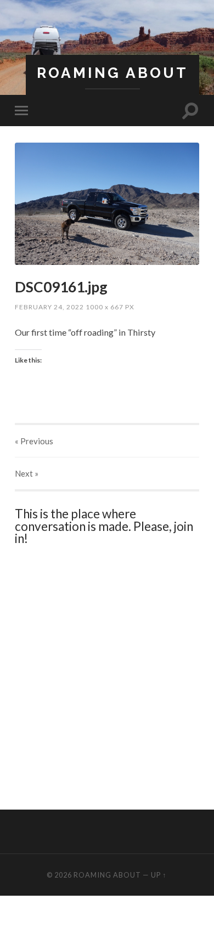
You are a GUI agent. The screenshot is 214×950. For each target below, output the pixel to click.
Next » (26, 473)
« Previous (34, 441)
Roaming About (112, 72)
